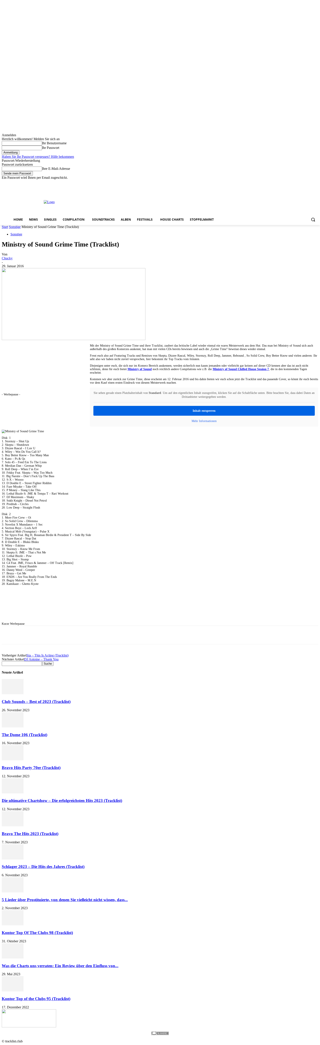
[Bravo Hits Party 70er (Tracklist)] (13, 759)
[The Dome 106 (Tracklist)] (13, 726)
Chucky (7, 258)
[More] (132, 635)
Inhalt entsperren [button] (204, 410)
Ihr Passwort (50, 148)
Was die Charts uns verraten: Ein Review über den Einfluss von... (60, 965)
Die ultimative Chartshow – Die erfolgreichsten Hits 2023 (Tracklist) (62, 800)
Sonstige (15, 227)
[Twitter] (303, 182)
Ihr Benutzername (54, 143)
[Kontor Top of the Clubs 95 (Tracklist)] (13, 990)
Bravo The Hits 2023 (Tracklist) (30, 833)
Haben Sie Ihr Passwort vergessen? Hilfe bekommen (38, 156)
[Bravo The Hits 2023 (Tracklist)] (13, 825)
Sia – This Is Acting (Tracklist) (48, 655)
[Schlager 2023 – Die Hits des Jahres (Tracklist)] (13, 858)
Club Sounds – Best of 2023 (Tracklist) (36, 701)
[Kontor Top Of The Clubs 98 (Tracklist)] (13, 924)
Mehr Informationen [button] (204, 421)
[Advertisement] (176, 201)
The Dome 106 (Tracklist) (24, 734)
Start (5, 227)
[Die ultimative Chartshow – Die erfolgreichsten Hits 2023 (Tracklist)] (13, 792)
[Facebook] (291, 182)
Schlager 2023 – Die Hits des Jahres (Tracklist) (43, 866)
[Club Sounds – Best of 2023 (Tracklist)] (13, 693)
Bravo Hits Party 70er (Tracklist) (31, 767)
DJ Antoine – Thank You (41, 659)
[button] (313, 219)
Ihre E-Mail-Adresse (56, 168)
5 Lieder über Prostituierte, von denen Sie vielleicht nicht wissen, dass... (65, 899)
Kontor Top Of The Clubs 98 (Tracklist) (37, 932)
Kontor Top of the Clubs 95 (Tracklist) (36, 998)
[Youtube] (315, 182)
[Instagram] (297, 182)
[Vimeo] (309, 182)
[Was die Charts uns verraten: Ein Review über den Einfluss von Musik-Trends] (13, 957)
